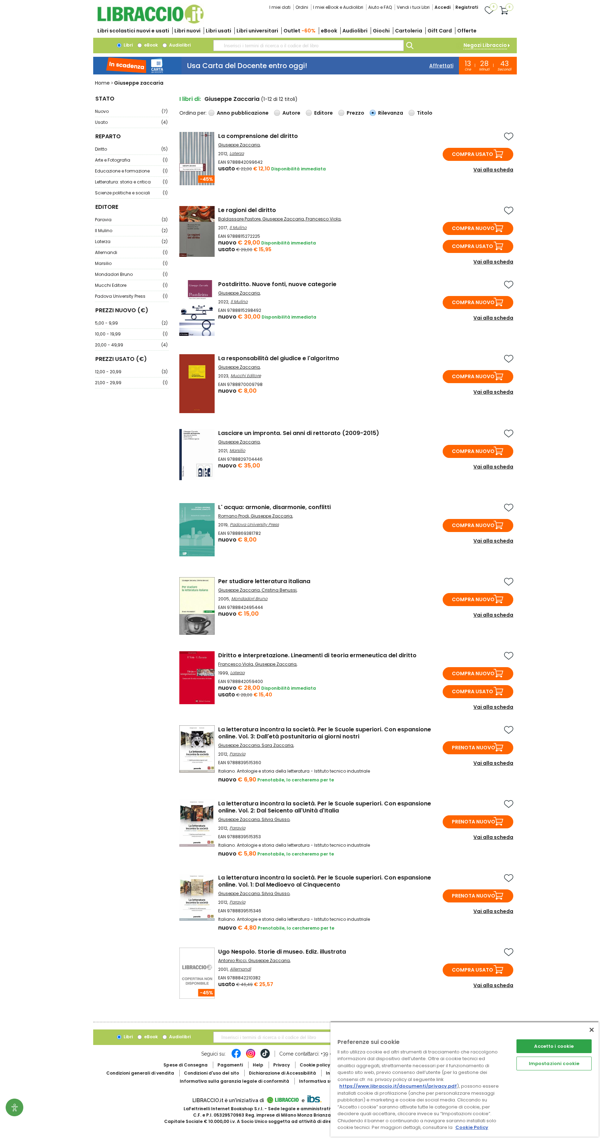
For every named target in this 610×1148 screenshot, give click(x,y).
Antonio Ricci (232, 960)
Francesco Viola (323, 219)
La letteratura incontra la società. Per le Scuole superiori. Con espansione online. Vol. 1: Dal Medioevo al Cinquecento (324, 881)
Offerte (467, 30)
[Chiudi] (592, 1030)
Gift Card (439, 30)
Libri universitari (257, 30)
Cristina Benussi (279, 590)
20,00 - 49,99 (131, 345)
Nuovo (131, 111)
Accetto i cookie (554, 1046)
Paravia (131, 220)
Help (258, 1065)
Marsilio (131, 263)
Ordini (301, 7)
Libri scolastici (133, 30)
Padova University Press (131, 296)
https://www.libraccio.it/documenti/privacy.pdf (398, 1086)
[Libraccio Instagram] (251, 1057)
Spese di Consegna (185, 1065)
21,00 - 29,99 (131, 383)
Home (102, 82)
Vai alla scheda (493, 169)
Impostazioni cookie (554, 1063)
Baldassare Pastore (239, 219)
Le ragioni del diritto (247, 210)
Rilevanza (390, 112)
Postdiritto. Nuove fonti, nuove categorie (277, 284)
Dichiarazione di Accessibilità (282, 1073)
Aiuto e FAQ (380, 7)
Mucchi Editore (131, 285)
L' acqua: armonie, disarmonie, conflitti (274, 507)
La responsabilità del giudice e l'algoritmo (278, 358)
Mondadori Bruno (131, 274)
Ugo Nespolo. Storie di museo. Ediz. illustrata (282, 952)
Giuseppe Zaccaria (239, 145)
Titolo (424, 112)
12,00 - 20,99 (131, 372)
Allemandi (131, 252)
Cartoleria (408, 30)
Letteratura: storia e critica (131, 182)
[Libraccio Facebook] (236, 1057)
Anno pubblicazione (243, 112)
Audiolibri (354, 30)
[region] (464, 1079)
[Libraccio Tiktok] (265, 1057)
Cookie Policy (471, 1127)
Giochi (381, 30)
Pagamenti (230, 1065)
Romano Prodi (233, 516)
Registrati (466, 7)
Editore (323, 112)
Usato (131, 122)
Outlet (299, 30)
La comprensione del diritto (258, 136)
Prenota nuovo (473, 747)
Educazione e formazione (131, 171)
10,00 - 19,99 (131, 334)
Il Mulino (131, 231)
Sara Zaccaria (277, 745)
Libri (127, 45)
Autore (291, 112)
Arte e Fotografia (131, 160)
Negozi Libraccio (485, 45)
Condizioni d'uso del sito (211, 1073)
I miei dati (280, 7)
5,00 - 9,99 (131, 323)
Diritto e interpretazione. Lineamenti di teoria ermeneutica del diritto (317, 655)
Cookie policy (315, 1065)
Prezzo (355, 112)
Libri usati (218, 30)
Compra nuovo (473, 228)
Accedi (442, 7)
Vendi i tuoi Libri (413, 7)
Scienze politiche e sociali (131, 193)
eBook (329, 30)
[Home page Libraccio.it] (150, 22)
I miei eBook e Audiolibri (338, 7)
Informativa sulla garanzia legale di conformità (234, 1081)
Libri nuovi (187, 30)
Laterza (131, 241)
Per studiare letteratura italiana (264, 581)
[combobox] (308, 45)
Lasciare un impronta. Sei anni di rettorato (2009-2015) (298, 433)
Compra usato (472, 154)
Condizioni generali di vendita (140, 1073)
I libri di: (190, 99)
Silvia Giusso (275, 819)
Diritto (131, 149)
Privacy (281, 1065)
